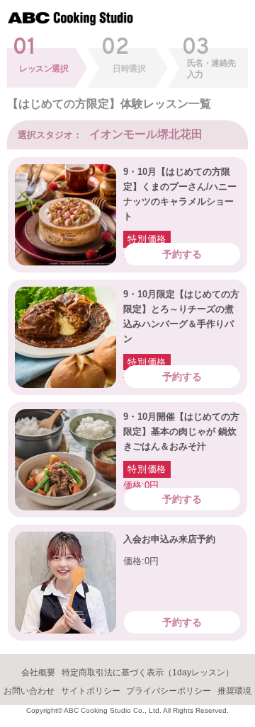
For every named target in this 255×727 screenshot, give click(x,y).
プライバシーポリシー (168, 691)
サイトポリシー (90, 691)
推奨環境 (234, 691)
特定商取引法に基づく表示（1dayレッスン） (148, 672)
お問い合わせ (29, 691)
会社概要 (38, 672)
